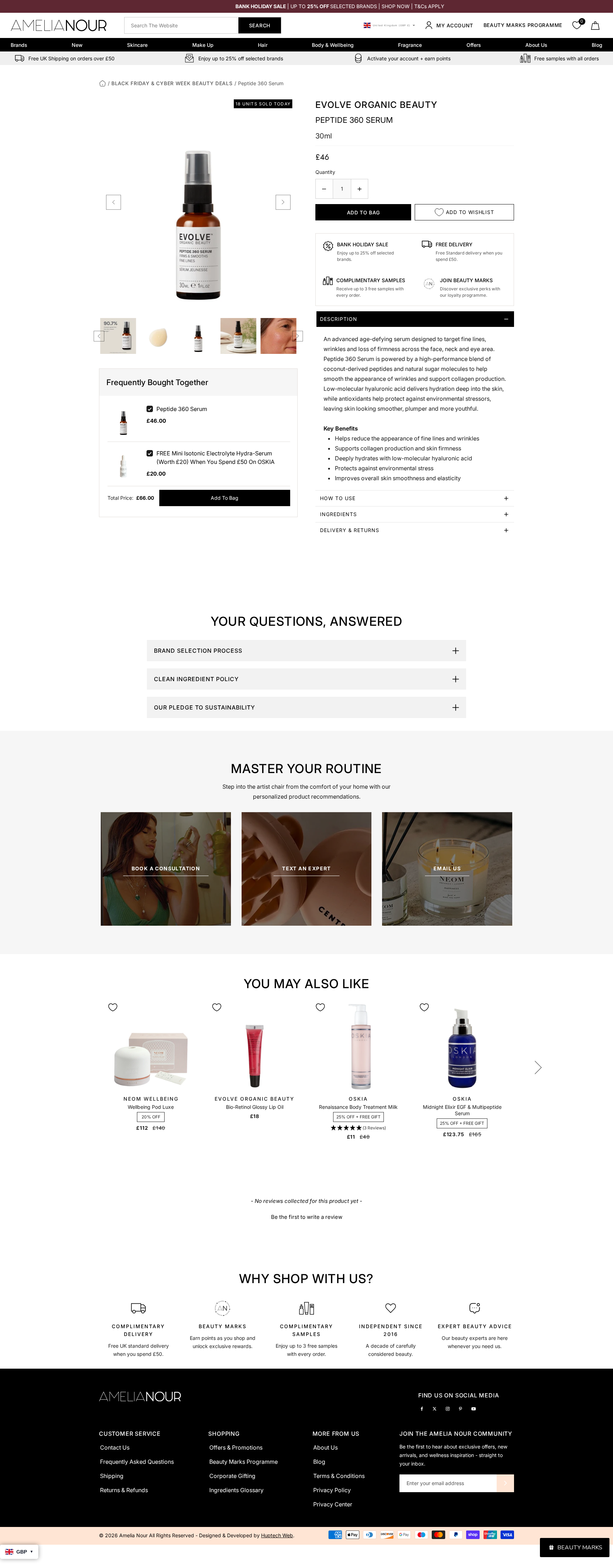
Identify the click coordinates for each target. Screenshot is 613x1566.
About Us (536, 45)
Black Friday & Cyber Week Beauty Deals (172, 83)
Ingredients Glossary (236, 1490)
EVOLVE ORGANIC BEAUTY (376, 104)
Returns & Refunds (124, 1490)
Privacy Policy (332, 1490)
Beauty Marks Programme (523, 25)
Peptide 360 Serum (181, 409)
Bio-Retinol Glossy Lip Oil (254, 1107)
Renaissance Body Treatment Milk (358, 1107)
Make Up (203, 45)
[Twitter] (434, 1408)
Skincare (137, 45)
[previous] (113, 202)
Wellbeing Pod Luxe (151, 1107)
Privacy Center (332, 1504)
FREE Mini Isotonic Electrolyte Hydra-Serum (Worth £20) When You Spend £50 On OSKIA (215, 458)
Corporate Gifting (232, 1475)
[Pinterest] (460, 1408)
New (77, 45)
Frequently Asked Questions (137, 1461)
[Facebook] (421, 1408)
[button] (358, 1128)
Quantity (325, 172)
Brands (19, 45)
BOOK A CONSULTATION (166, 868)
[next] (283, 202)
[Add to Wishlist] (112, 1007)
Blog (597, 45)
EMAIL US (447, 868)
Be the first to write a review (306, 1217)
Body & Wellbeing (333, 45)
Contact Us (114, 1447)
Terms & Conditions (339, 1475)
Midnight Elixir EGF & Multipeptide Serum (462, 1110)
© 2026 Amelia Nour (124, 1535)
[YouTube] (473, 1408)
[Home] (102, 83)
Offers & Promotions (236, 1447)
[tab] (414, 401)
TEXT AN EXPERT (306, 868)
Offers (473, 45)
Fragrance (410, 45)
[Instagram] (447, 1408)
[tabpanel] (138, 1328)
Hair (262, 45)
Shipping (111, 1475)
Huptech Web (277, 1535)
